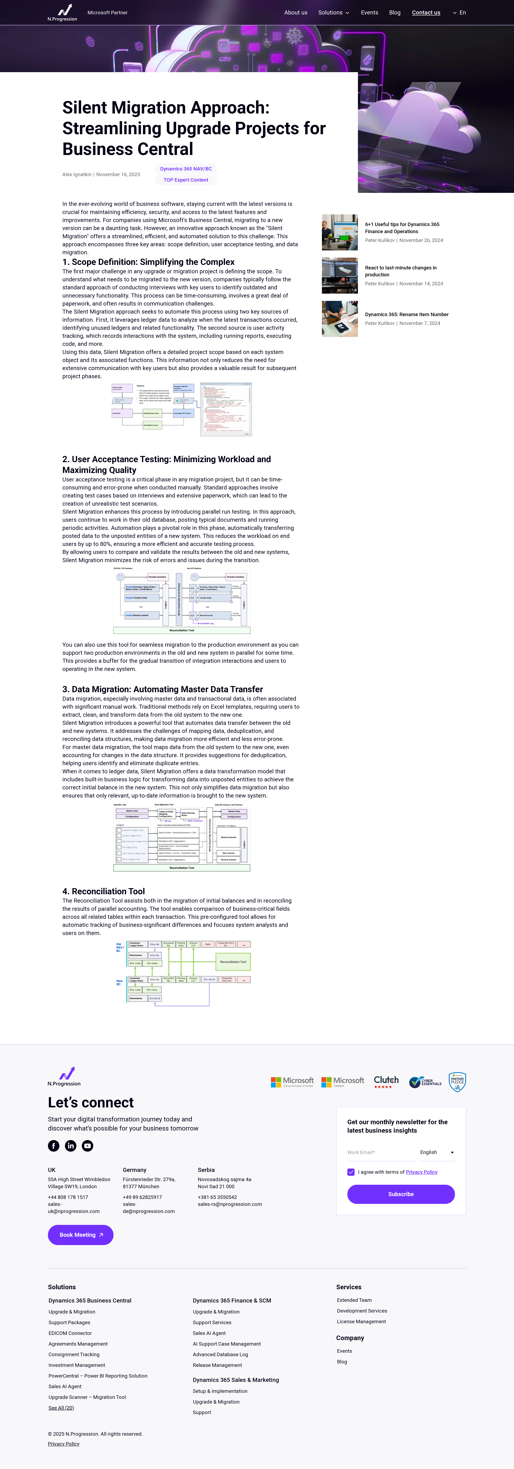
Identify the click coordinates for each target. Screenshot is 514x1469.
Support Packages (69, 1322)
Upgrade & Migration (72, 1312)
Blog (342, 1362)
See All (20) (61, 1408)
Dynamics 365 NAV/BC (186, 169)
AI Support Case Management (227, 1344)
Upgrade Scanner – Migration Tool (87, 1397)
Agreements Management (78, 1344)
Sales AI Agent (65, 1386)
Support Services (212, 1322)
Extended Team (354, 1300)
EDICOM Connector (70, 1333)
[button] (334, 13)
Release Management (217, 1365)
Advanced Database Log (220, 1354)
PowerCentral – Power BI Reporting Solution (98, 1376)
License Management (361, 1321)
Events (344, 1351)
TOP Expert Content (186, 180)
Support (202, 1412)
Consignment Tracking (74, 1354)
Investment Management (77, 1365)
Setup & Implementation (220, 1391)
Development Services (362, 1311)
